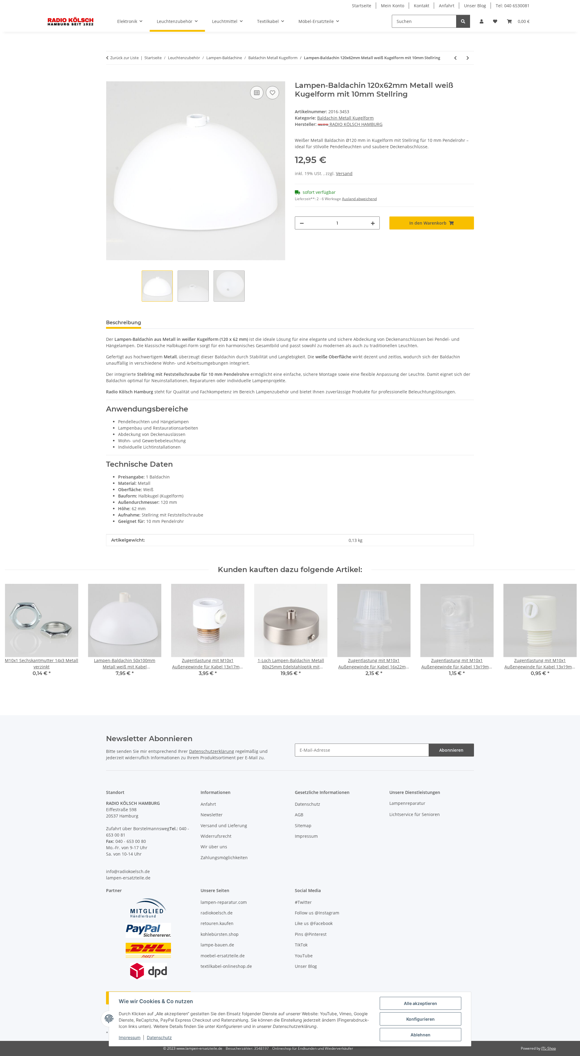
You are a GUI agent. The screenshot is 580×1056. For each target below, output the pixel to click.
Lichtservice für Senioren (414, 814)
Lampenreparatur (407, 803)
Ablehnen (420, 1034)
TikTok (301, 945)
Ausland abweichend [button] (359, 198)
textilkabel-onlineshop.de (226, 966)
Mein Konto (392, 5)
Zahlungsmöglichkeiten (224, 857)
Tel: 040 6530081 (513, 5)
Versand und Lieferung (224, 825)
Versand (344, 173)
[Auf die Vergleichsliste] (256, 92)
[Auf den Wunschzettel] (272, 92)
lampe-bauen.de (217, 945)
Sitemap (303, 825)
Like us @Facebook (314, 923)
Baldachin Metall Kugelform (345, 118)
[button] (481, 21)
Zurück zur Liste (124, 57)
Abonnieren (451, 750)
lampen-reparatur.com (224, 902)
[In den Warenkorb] (111, 78)
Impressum (129, 1037)
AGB (299, 815)
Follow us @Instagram (317, 913)
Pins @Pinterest (311, 934)
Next (565, 637)
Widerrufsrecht (216, 836)
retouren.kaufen (217, 923)
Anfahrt (446, 5)
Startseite (361, 5)
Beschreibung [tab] (123, 322)
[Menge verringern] (301, 223)
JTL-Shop (548, 1048)
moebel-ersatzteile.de (223, 955)
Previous (15, 637)
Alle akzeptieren (420, 1003)
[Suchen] (463, 21)
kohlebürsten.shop (220, 934)
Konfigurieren (420, 1019)
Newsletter (212, 815)
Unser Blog (475, 5)
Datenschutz (159, 1037)
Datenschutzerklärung (211, 751)
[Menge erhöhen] (372, 223)
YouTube (304, 955)
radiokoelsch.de (217, 913)
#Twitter (303, 902)
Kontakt (421, 5)
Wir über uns (214, 847)
